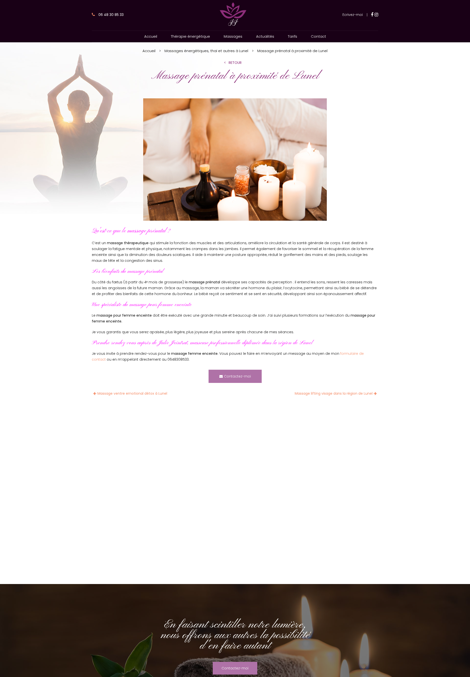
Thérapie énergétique (190, 36)
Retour (235, 62)
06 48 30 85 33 (110, 14)
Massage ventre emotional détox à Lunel (132, 393)
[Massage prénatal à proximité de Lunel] (235, 160)
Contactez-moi (237, 376)
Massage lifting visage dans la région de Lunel (334, 393)
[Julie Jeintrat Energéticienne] (233, 25)
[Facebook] (372, 15)
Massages (233, 36)
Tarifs (292, 36)
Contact (318, 36)
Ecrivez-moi (352, 14)
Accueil (150, 36)
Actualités (265, 36)
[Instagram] (376, 15)
